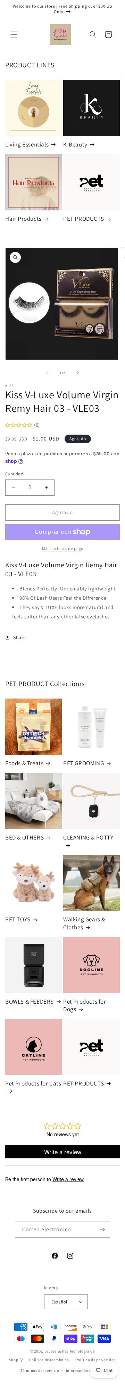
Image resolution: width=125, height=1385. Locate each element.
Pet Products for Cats (33, 1083)
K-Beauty (75, 144)
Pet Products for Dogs (84, 1005)
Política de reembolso (49, 1359)
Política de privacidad (96, 1359)
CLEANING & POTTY (88, 837)
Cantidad (14, 474)
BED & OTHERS (24, 837)
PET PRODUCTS (83, 218)
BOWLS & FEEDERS (29, 1001)
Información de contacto (88, 1370)
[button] (14, 34)
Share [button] (19, 637)
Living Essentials (27, 144)
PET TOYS (18, 919)
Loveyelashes (56, 1351)
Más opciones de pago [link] (62, 548)
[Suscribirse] (102, 1230)
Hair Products (23, 218)
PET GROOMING (83, 763)
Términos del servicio (39, 1370)
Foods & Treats (24, 763)
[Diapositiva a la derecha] (77, 372)
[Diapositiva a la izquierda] (47, 372)
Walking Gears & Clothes (84, 923)
